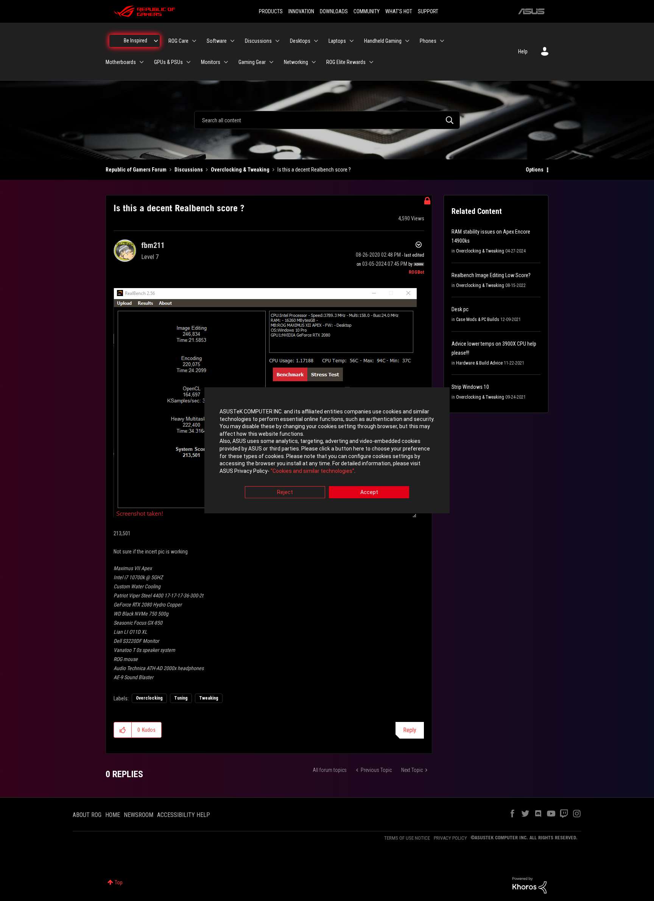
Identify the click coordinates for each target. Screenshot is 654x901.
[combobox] (327, 120)
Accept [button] (369, 492)
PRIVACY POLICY (450, 838)
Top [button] (119, 882)
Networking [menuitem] (296, 62)
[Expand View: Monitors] (226, 62)
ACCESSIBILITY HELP (183, 814)
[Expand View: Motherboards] (141, 62)
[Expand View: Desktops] (316, 41)
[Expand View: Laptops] (351, 41)
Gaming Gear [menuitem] (252, 62)
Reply (409, 730)
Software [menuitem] (217, 41)
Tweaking (208, 698)
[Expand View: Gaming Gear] (271, 62)
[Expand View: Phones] (442, 41)
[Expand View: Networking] (314, 62)
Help (523, 51)
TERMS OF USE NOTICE (407, 838)
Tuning (181, 698)
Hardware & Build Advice (479, 363)
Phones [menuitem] (428, 41)
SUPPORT (428, 11)
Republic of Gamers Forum (136, 170)
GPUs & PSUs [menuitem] (168, 62)
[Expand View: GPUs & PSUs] (188, 62)
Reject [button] (285, 492)
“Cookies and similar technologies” (312, 471)
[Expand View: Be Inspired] (156, 41)
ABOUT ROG (87, 814)
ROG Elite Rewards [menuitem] (346, 62)
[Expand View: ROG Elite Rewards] (371, 62)
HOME (112, 814)
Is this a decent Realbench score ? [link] (314, 170)
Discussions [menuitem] (258, 41)
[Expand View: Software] (232, 41)
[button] (123, 729)
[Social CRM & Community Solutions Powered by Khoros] (529, 885)
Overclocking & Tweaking (240, 170)
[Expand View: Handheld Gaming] (407, 41)
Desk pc (460, 309)
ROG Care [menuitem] (178, 41)
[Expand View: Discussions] (277, 41)
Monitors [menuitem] (210, 62)
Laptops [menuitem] (337, 41)
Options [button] (534, 170)
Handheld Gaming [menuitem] (383, 41)
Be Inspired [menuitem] (135, 40)
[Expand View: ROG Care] (194, 41)
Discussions (188, 170)
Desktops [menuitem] (300, 41)
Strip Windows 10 (470, 387)
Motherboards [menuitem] (121, 62)
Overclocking (149, 698)
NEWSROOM (138, 814)
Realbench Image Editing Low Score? (491, 275)
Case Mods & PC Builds (477, 319)
